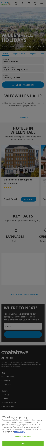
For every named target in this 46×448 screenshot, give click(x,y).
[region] (23, 429)
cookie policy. (19, 432)
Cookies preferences (23, 436)
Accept (23, 443)
